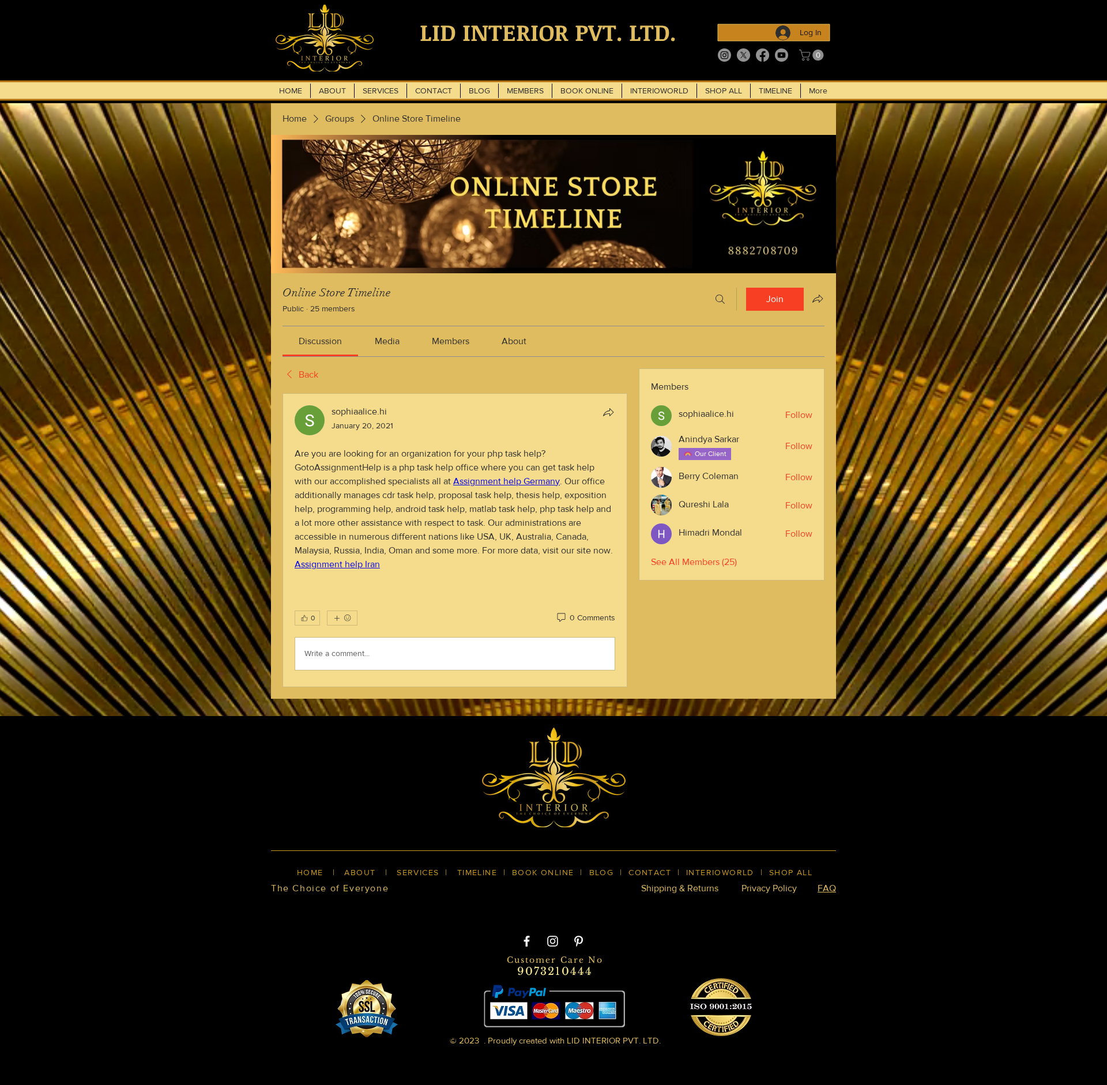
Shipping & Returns (679, 888)
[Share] (608, 412)
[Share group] (817, 299)
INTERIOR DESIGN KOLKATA (381, 908)
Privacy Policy (769, 888)
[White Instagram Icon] (552, 941)
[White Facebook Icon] (526, 941)
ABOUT (359, 872)
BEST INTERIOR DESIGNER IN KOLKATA (542, 908)
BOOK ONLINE (543, 872)
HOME (310, 872)
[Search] (720, 299)
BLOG (601, 872)
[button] (812, 55)
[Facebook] (762, 55)
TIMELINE (477, 872)
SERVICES (418, 872)
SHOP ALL (790, 872)
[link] (320, 341)
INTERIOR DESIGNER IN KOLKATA (714, 908)
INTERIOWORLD (720, 872)
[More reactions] (342, 618)
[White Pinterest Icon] (578, 941)
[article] (455, 540)
